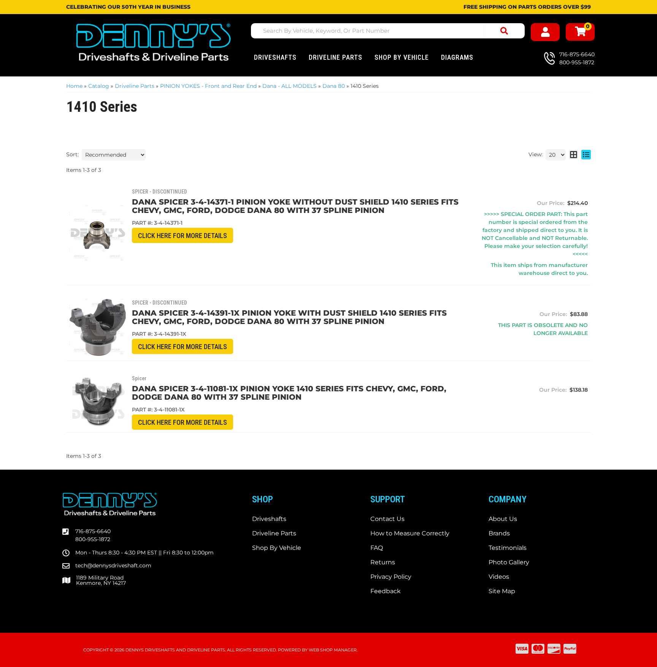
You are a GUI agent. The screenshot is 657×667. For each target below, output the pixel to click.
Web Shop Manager (333, 650)
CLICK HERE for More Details (182, 236)
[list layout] (586, 154)
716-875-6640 (93, 531)
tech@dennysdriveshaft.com (113, 565)
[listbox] (114, 154)
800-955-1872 (92, 539)
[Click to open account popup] (545, 32)
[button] (388, 30)
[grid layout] (573, 154)
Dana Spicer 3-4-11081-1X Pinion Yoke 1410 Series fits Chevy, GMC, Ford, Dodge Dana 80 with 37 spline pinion (289, 393)
